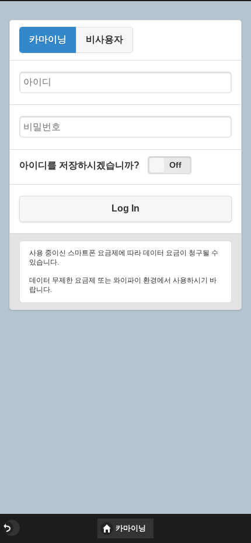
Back (11, 528)
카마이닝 (48, 39)
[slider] (156, 165)
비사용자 (104, 39)
